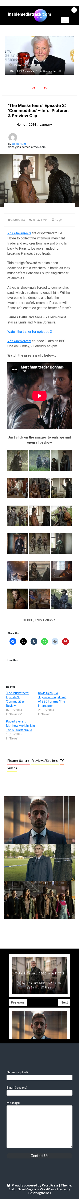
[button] (65, 20)
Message (13, 1103)
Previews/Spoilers (45, 761)
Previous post (24, 931)
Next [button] (64, 1002)
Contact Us (39, 1155)
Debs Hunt (19, 143)
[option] (39, 55)
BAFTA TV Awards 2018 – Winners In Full (35, 71)
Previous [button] (18, 1002)
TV (62, 761)
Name (17, 1072)
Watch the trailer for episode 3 (29, 332)
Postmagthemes (39, 1193)
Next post (58, 931)
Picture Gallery (18, 761)
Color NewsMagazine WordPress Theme (37, 1189)
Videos (12, 768)
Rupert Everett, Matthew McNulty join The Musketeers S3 (20, 726)
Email (17, 1087)
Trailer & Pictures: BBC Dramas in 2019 (39, 973)
